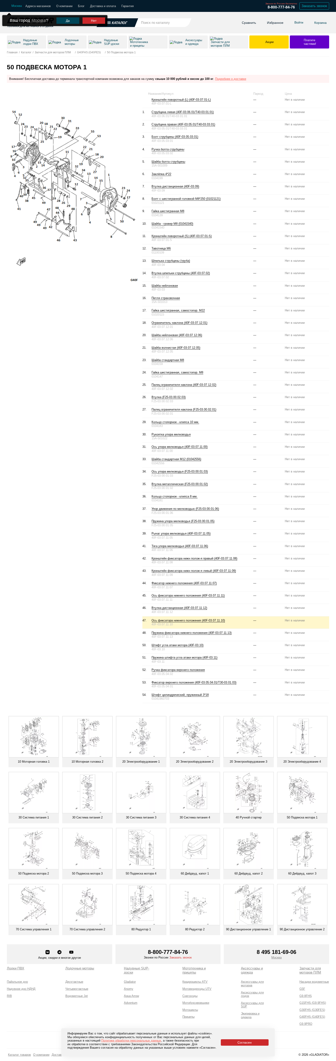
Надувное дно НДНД (21, 989)
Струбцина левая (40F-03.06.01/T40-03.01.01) (183, 112)
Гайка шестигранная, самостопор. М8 (177, 372)
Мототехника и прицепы (194, 970)
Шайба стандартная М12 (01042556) (176, 459)
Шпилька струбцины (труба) (171, 260)
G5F (302, 989)
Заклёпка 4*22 (161, 174)
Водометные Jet (76, 996)
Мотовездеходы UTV (196, 989)
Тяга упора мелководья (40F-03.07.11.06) (180, 546)
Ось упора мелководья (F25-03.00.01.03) (180, 471)
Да (68, 20)
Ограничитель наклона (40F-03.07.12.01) (179, 322)
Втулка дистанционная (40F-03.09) (175, 186)
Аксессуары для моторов (252, 983)
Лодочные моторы (79, 968)
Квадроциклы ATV (195, 981)
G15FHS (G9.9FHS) (312, 1002)
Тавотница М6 (161, 248)
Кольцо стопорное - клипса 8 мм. (174, 496)
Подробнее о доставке (230, 79)
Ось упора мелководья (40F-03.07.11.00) (180, 446)
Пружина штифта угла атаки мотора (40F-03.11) (184, 657)
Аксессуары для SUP (252, 1004)
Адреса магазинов (38, 6)
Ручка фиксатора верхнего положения (178, 670)
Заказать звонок (314, 6)
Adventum (130, 1002)
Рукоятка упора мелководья (171, 434)
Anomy (128, 989)
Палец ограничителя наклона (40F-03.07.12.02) (184, 384)
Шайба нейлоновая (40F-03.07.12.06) (177, 335)
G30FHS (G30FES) (312, 1010)
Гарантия (127, 6)
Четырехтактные (76, 989)
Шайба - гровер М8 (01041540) (172, 223)
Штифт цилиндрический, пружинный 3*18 (180, 695)
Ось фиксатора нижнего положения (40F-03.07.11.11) (188, 595)
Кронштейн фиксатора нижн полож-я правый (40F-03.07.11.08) (194, 558)
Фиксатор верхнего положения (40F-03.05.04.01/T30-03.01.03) (194, 682)
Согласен (244, 1042)
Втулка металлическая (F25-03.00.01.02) (180, 484)
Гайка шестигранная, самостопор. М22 (178, 310)
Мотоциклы (190, 1010)
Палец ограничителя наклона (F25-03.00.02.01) (184, 409)
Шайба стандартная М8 (168, 360)
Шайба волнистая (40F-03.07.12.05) (176, 347)
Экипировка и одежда (250, 1015)
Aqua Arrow (131, 996)
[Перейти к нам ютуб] (71, 952)
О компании (64, 6)
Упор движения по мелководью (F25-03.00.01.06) (185, 508)
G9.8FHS (305, 996)
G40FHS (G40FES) (312, 1016)
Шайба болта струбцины (168, 161)
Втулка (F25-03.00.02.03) (169, 397)
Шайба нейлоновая (165, 285)
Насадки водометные (314, 981)
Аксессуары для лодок (252, 994)
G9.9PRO (305, 1024)
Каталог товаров (19, 1054)
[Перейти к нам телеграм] (59, 952)
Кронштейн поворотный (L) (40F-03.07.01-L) (181, 99)
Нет (93, 20)
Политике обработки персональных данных (131, 1040)
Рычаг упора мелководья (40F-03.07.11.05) (181, 533)
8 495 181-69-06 (276, 952)
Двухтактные (74, 981)
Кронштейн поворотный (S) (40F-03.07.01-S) (182, 236)
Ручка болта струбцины (168, 149)
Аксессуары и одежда (252, 970)
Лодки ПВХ (15, 968)
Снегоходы (189, 996)
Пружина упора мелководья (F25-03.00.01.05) (183, 521)
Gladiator (130, 981)
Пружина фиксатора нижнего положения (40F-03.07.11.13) (192, 632)
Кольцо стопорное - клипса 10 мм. (175, 422)
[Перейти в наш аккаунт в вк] (48, 952)
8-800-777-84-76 (281, 7)
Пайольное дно (17, 981)
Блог (81, 6)
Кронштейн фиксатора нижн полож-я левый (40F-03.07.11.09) (194, 570)
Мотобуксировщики (195, 1002)
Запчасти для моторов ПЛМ (310, 970)
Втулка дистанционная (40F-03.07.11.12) (179, 608)
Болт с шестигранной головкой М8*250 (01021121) (186, 198)
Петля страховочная (166, 298)
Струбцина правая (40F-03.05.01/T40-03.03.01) (183, 124)
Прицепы (188, 1016)
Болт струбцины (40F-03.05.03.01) (175, 136)
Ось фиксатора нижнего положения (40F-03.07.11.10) (188, 620)
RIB (9, 996)
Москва (39, 20)
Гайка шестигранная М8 (168, 211)
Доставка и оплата (103, 6)
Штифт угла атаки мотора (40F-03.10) (177, 645)
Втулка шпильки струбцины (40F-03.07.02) (181, 273)
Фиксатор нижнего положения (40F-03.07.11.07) (184, 583)
